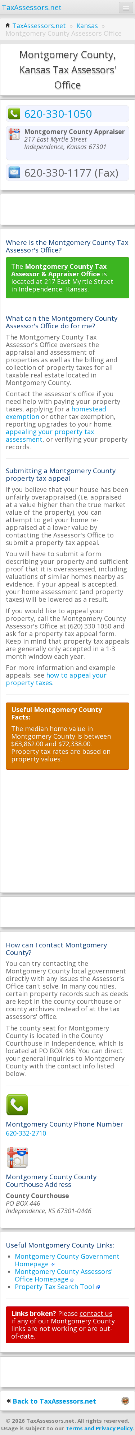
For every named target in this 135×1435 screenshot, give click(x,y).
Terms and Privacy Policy (99, 1428)
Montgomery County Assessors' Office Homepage (64, 1275)
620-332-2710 (26, 1133)
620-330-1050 (58, 113)
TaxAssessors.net (39, 25)
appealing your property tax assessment (50, 435)
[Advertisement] (67, 209)
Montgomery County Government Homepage (67, 1260)
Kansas (87, 25)
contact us (96, 1313)
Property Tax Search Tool (55, 1286)
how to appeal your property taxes (56, 679)
